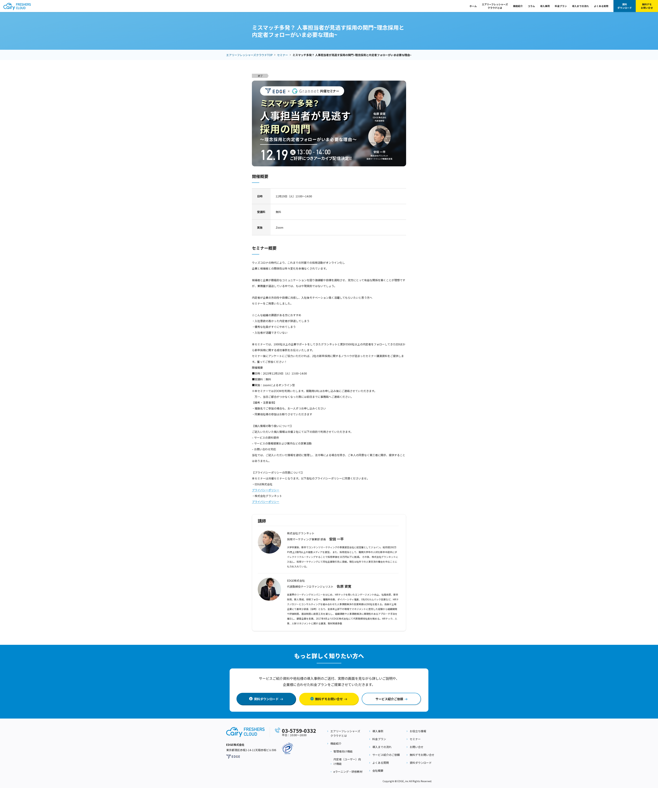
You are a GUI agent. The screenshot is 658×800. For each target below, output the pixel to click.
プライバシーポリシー (265, 490)
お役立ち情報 (418, 731)
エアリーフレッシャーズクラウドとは (495, 6)
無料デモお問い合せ (647, 6)
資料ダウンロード (624, 6)
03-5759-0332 (299, 730)
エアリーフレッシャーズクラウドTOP (249, 55)
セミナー (282, 55)
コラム (531, 6)
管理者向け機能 (343, 751)
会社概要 (377, 770)
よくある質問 (601, 6)
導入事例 (545, 6)
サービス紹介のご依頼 (386, 755)
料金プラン (561, 6)
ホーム (473, 6)
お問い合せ (416, 747)
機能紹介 (518, 6)
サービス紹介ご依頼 (389, 699)
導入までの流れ (580, 6)
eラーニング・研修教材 (347, 771)
